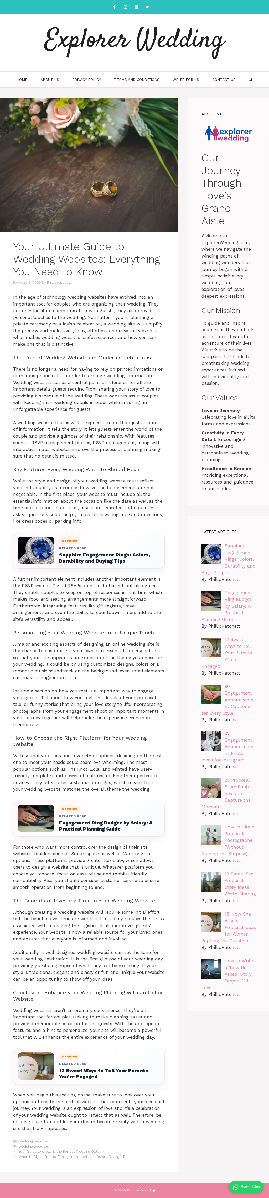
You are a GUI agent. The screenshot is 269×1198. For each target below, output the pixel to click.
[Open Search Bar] (250, 79)
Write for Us (186, 79)
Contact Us (224, 79)
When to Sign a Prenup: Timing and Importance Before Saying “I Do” (74, 1157)
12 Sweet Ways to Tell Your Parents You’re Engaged (103, 1073)
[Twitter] (147, 7)
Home (22, 79)
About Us (49, 79)
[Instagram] (125, 7)
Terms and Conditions (136, 79)
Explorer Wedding (134, 40)
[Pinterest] (136, 7)
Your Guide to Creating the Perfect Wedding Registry (61, 1151)
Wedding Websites (34, 1141)
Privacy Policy (86, 79)
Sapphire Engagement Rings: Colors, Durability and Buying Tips (104, 558)
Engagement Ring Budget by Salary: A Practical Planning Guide (105, 826)
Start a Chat (250, 1187)
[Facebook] (114, 7)
